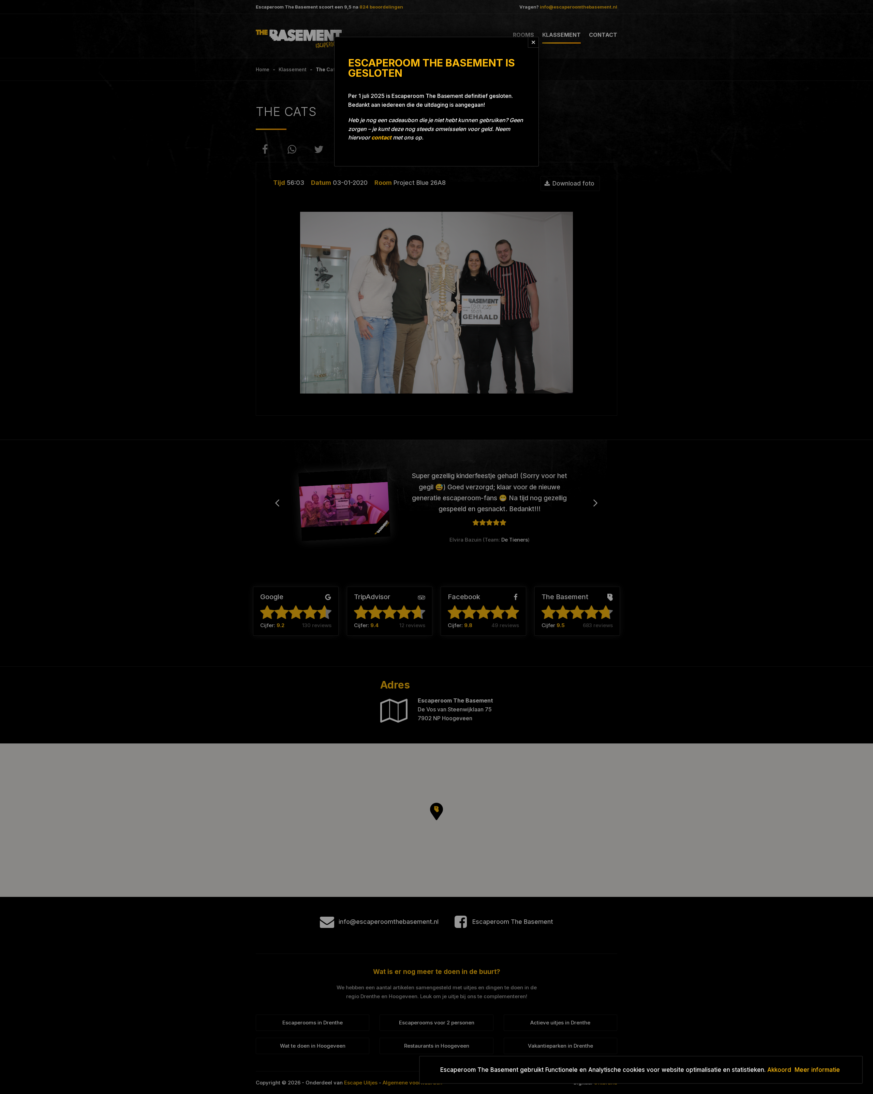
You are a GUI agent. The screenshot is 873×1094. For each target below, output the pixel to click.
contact (381, 137)
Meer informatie (817, 1070)
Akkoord (779, 1070)
